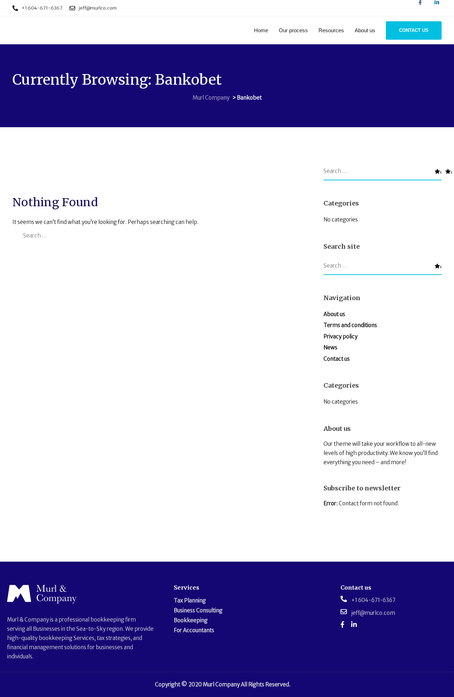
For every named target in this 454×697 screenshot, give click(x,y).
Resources (331, 30)
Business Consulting (198, 610)
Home (261, 30)
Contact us (336, 358)
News (330, 347)
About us (365, 30)
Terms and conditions (350, 325)
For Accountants (194, 630)
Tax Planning (190, 600)
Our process (293, 30)
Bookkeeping (190, 620)
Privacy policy (340, 336)
